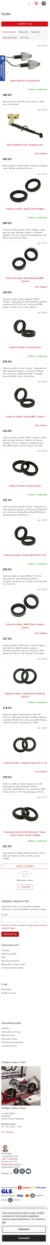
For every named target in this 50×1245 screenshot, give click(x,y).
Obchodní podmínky (10, 961)
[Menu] (44, 3)
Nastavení (24, 1229)
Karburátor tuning (9, 1039)
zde (4, 1222)
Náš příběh (6, 989)
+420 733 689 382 (9, 1159)
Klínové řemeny (8, 1035)
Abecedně (24, 37)
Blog (3, 957)
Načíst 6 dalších (25, 866)
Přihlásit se (10, 934)
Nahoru (26, 887)
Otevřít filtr (25, 24)
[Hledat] (29, 3)
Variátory (5, 1028)
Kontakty (5, 950)
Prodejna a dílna (8, 993)
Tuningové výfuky (9, 1046)
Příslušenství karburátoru (12, 1042)
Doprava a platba (9, 954)
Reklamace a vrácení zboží (13, 964)
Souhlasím (24, 1238)
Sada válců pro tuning (11, 1032)
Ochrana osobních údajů (12, 968)
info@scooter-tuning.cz (11, 1164)
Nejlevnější (23, 32)
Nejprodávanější (10, 37)
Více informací (7, 1132)
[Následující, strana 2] (25, 873)
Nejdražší (35, 32)
